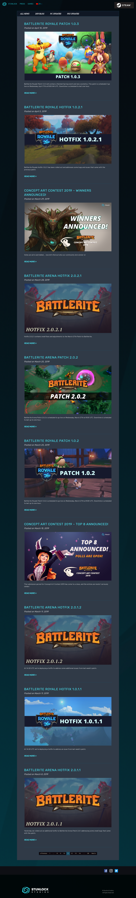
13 (75, 853)
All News (24, 13)
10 (64, 853)
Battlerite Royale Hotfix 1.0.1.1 (52, 689)
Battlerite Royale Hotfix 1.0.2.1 (53, 107)
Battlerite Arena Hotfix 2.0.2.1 (52, 276)
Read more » (30, 93)
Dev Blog (39, 13)
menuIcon (4, 4)
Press (22, 4)
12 (72, 853)
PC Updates (55, 13)
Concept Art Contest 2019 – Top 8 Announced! (66, 524)
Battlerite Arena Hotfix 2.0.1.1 (52, 770)
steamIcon (124, 5)
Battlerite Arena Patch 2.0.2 (51, 357)
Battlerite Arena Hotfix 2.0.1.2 (52, 607)
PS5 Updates (73, 13)
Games (30, 4)
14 (80, 853)
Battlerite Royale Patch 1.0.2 (51, 441)
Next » (93, 853)
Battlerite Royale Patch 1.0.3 (51, 24)
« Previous (43, 853)
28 (88, 853)
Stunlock (12, 4)
